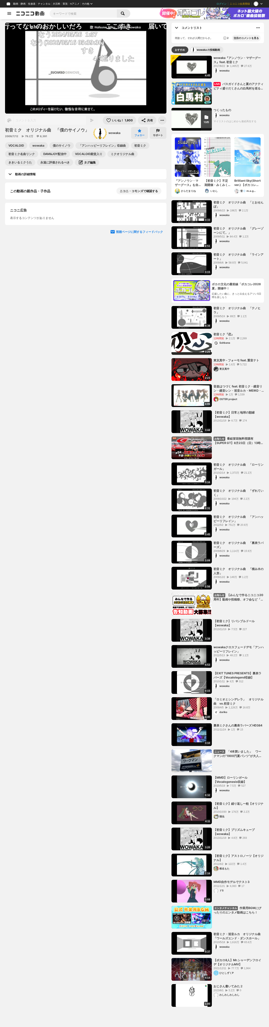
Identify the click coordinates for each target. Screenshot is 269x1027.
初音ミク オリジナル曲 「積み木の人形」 (239, 571)
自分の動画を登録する (34, 263)
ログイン (221, 4)
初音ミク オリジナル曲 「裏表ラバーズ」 (239, 545)
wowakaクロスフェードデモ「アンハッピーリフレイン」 (239, 649)
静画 (23, 4)
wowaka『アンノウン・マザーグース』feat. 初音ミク (237, 60)
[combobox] (83, 13)
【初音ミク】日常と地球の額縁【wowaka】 (234, 414)
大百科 (56, 4)
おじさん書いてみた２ (228, 986)
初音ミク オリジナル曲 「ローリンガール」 (239, 466)
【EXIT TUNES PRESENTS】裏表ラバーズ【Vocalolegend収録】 (237, 675)
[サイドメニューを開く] (9, 13)
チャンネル (44, 4)
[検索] (123, 13)
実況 (65, 4)
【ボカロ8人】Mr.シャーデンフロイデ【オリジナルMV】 (237, 962)
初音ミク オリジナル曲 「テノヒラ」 (237, 310)
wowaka (114, 133)
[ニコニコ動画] (30, 13)
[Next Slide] (158, 235)
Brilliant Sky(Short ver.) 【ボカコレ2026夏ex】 (247, 183)
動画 (15, 4)
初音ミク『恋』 (224, 334)
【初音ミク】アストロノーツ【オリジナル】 (239, 858)
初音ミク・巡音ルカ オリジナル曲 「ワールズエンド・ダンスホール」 (239, 936)
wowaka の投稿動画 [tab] (208, 49)
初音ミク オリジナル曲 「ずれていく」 (239, 493)
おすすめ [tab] (180, 49)
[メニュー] (162, 120)
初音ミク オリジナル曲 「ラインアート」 (239, 256)
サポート (158, 135)
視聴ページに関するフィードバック (139, 342)
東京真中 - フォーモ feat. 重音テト (236, 360)
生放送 (32, 4)
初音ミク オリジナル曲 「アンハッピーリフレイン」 (239, 519)
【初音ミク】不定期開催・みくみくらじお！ (216, 183)
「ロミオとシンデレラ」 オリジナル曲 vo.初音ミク (239, 701)
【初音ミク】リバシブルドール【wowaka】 (234, 623)
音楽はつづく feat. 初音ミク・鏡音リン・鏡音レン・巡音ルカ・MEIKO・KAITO (238, 388)
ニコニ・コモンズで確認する (139, 191)
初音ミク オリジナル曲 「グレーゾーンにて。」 (239, 230)
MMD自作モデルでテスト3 (231, 882)
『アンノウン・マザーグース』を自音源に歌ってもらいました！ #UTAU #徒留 (187, 183)
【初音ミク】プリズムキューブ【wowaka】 (234, 832)
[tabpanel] (217, 531)
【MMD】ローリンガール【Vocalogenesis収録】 (231, 779)
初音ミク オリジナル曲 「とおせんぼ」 (239, 204)
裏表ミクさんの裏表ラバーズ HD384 (238, 725)
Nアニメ (74, 4)
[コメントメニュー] (258, 28)
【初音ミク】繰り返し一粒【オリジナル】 (239, 806)
